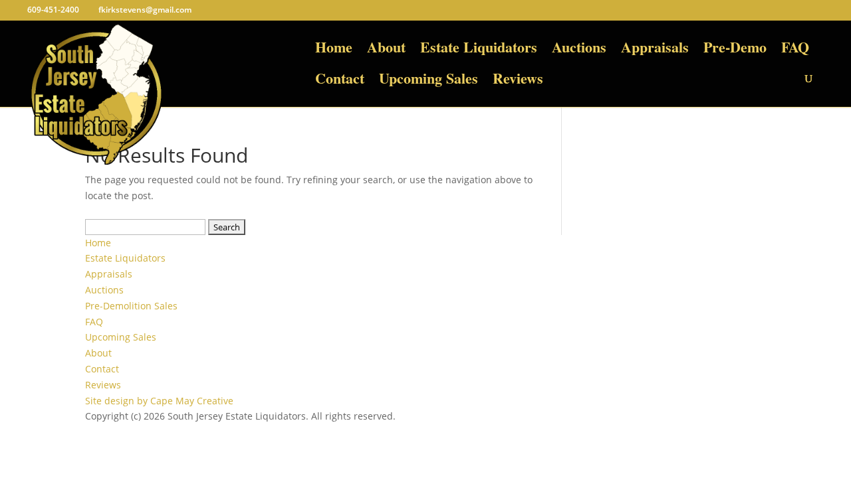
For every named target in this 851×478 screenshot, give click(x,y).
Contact (339, 81)
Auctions (579, 50)
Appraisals (655, 50)
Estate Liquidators (478, 50)
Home (333, 50)
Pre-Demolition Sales (131, 305)
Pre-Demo (735, 50)
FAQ (795, 50)
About (386, 50)
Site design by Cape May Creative (159, 400)
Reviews (518, 81)
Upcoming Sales (428, 81)
